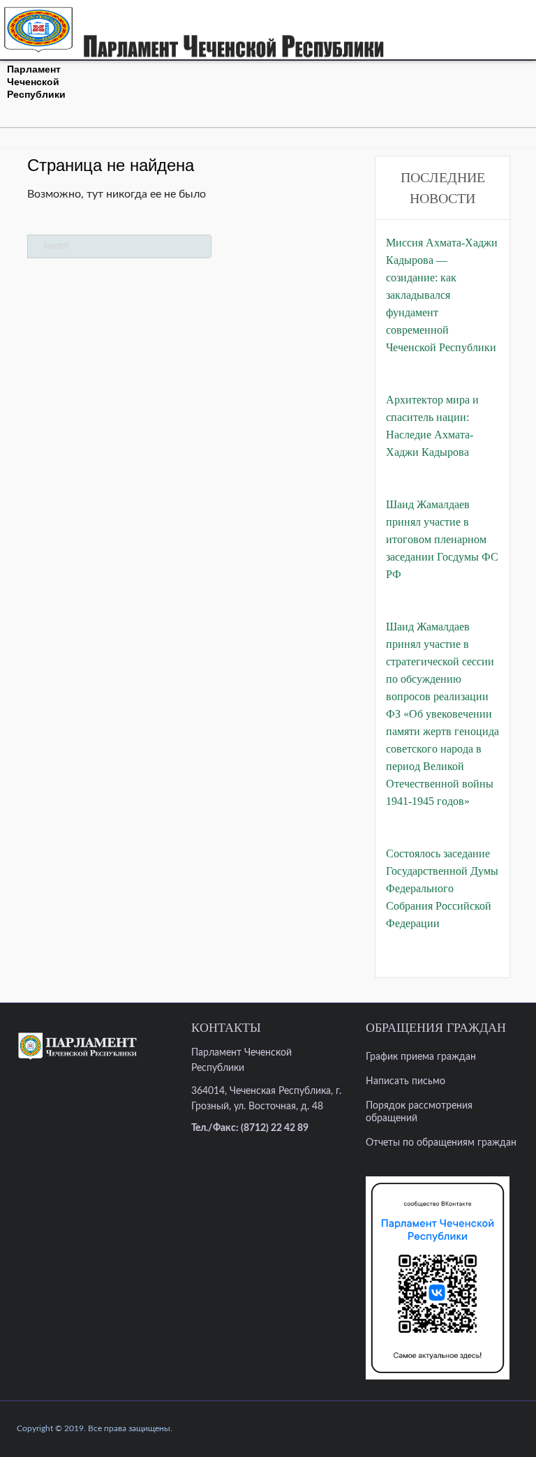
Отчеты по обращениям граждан (441, 1143)
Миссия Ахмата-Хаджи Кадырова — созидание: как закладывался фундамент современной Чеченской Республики (442, 295)
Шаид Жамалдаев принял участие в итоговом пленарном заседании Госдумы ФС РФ (442, 539)
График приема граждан (421, 1057)
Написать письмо (405, 1081)
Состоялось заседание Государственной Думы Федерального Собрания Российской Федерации (442, 888)
